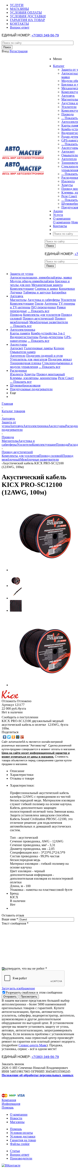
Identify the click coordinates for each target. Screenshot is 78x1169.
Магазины (17, 1122)
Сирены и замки (46, 288)
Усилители (69, 107)
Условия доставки (22, 1136)
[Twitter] (9, 737)
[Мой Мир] (18, 737)
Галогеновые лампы (38, 348)
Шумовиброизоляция (25, 385)
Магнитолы (69, 99)
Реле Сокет (69, 196)
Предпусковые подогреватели (31, 389)
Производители (21, 1158)
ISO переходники (43, 307)
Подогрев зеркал (60, 359)
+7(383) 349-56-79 (45, 35)
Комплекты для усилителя (41, 314)
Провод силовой (50, 456)
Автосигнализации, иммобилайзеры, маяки (41, 277)
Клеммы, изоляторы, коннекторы (33, 378)
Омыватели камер (23, 352)
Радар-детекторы (51, 337)
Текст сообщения (15, 923)
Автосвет (68, 151)
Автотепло (69, 159)
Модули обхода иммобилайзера (32, 281)
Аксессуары (18, 344)
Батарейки (59, 292)
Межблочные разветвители (48, 322)
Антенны (51, 303)
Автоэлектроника (22, 329)
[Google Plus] (22, 737)
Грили (39, 303)
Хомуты (67, 185)
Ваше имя (10, 919)
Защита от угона (21, 273)
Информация (11, 1104)
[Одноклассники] (13, 737)
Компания (9, 1100)
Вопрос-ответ (19, 1154)
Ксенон (59, 348)
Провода (67, 114)
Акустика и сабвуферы (43, 300)
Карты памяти (20, 333)
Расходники (18, 370)
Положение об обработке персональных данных (37, 1075)
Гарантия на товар (23, 1140)
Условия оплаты (21, 1132)
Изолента (68, 181)
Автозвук (68, 95)
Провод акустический (38, 318)
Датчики (16, 292)
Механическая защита (47, 285)
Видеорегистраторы (24, 337)
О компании (62, 222)
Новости (16, 1118)
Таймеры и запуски (37, 292)
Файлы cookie (20, 1144)
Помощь (8, 1107)
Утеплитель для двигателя (28, 359)
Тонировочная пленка (25, 363)
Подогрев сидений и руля (44, 355)
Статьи (15, 1151)
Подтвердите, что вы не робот (24, 968)
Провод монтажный (50, 374)
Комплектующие (22, 288)
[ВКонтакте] (4, 737)
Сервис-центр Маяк (33, 1045)
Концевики (67, 288)
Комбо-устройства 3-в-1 (48, 333)
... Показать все (38, 311)
